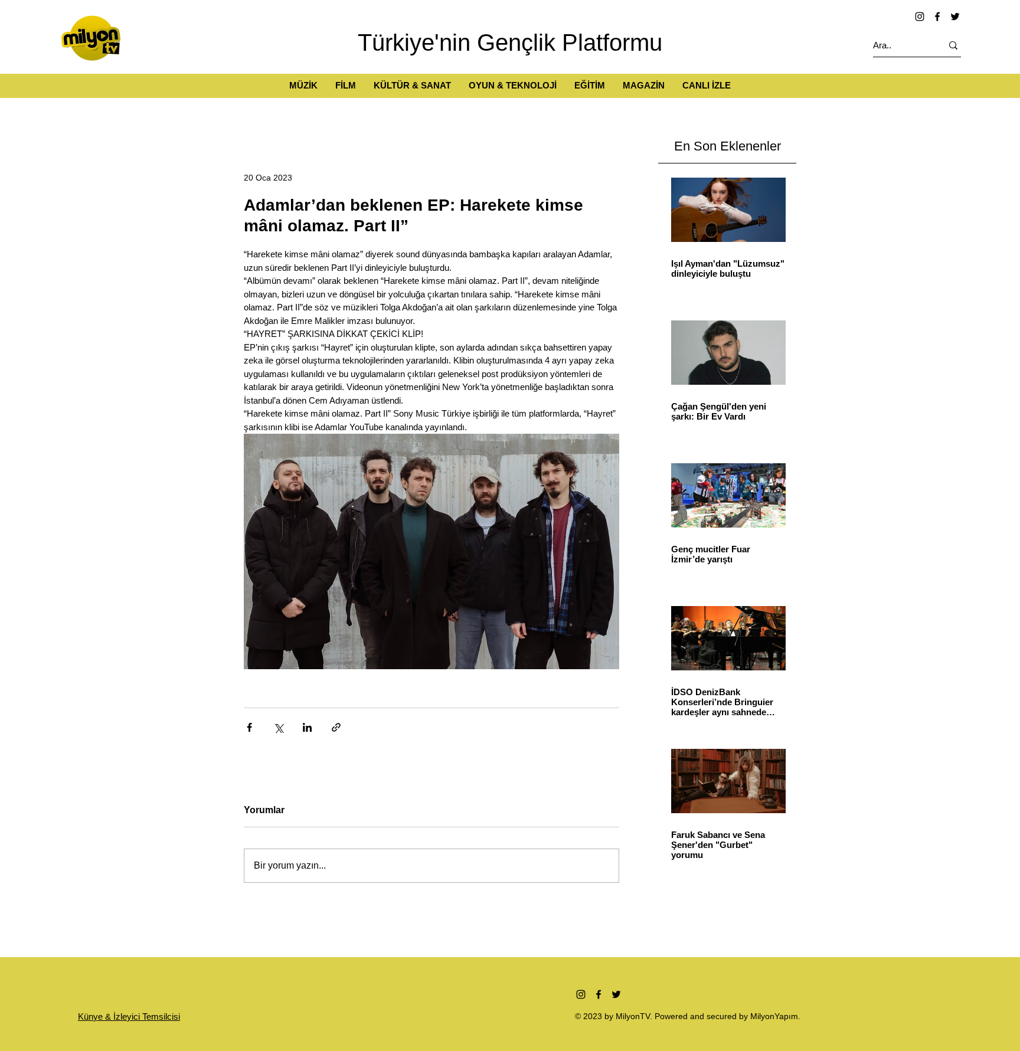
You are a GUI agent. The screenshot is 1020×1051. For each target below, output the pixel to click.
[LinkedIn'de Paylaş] (307, 727)
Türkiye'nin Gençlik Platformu (510, 42)
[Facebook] (937, 16)
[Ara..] (953, 45)
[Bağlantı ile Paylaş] (336, 727)
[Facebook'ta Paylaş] (249, 727)
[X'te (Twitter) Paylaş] (278, 727)
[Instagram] (920, 16)
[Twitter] (955, 16)
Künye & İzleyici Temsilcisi (129, 1016)
